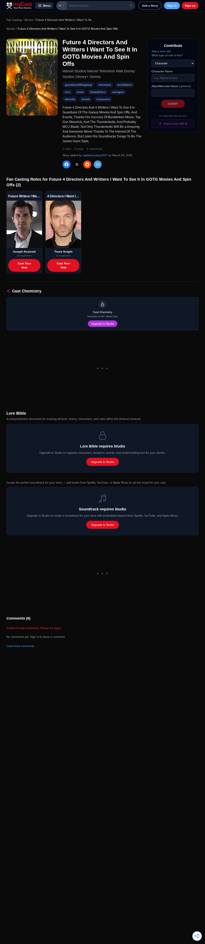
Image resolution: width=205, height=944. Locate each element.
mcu (67, 92)
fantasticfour (98, 92)
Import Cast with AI (175, 123)
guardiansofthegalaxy (78, 84)
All (59, 5)
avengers (118, 92)
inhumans (104, 84)
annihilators (124, 84)
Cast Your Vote (24, 265)
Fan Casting (14, 19)
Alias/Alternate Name (171, 86)
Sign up (190, 5)
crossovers (103, 99)
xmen (80, 92)
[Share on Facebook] (66, 164)
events (85, 99)
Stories (28, 19)
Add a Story (150, 5)
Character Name (162, 71)
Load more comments (20, 646)
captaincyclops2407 (95, 155)
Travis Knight (63, 251)
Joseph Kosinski (24, 251)
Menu (47, 5)
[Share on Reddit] (87, 164)
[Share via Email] (98, 164)
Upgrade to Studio (102, 323)
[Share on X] (77, 164)
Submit (173, 103)
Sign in (172, 5)
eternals (70, 99)
